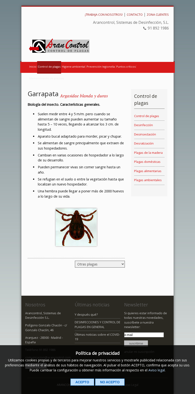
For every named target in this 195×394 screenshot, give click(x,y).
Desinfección (143, 125)
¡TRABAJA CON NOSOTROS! (104, 14)
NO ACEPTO (110, 382)
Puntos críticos (126, 66)
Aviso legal (156, 370)
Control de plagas (49, 66)
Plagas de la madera (148, 152)
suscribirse (136, 343)
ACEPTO (82, 382)
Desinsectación (145, 134)
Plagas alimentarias (147, 171)
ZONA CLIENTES (158, 14)
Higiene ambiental (73, 66)
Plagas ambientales (148, 180)
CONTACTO (135, 14)
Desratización (144, 143)
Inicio (32, 66)
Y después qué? (86, 314)
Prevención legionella (101, 66)
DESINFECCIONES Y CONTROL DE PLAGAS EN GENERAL (97, 324)
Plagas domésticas (147, 162)
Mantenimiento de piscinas (46, 78)
